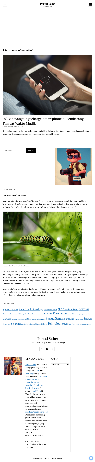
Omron (42, 319)
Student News (41, 324)
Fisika (20, 314)
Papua (50, 318)
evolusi (15, 314)
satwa (36, 382)
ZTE (4, 327)
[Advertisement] (47, 29)
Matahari (24, 319)
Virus (77, 324)
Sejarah (15, 323)
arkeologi (29, 379)
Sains (59, 318)
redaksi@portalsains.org (36, 411)
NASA (34, 319)
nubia (38, 319)
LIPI (88, 313)
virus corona (85, 324)
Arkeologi (36, 309)
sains (37, 370)
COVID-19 (84, 309)
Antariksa (24, 309)
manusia (29, 382)
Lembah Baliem (71, 314)
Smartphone (25, 324)
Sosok (32, 324)
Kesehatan (59, 313)
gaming (25, 314)
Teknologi (54, 323)
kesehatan (39, 385)
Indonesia (39, 314)
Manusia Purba (16, 319)
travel (65, 323)
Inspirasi (48, 313)
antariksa (42, 376)
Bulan (66, 310)
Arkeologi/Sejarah (50, 310)
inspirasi (29, 388)
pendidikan (36, 391)
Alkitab (15, 309)
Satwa (87, 318)
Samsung (69, 318)
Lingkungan (81, 314)
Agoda (6, 309)
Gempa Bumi (31, 314)
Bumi (71, 309)
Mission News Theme (40, 459)
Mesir (29, 319)
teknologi (29, 373)
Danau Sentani (8, 314)
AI (10, 309)
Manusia (7, 318)
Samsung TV (79, 319)
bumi (37, 379)
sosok (36, 388)
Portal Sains (47, 3)
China (76, 310)
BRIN (61, 309)
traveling (72, 324)
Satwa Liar (7, 324)
